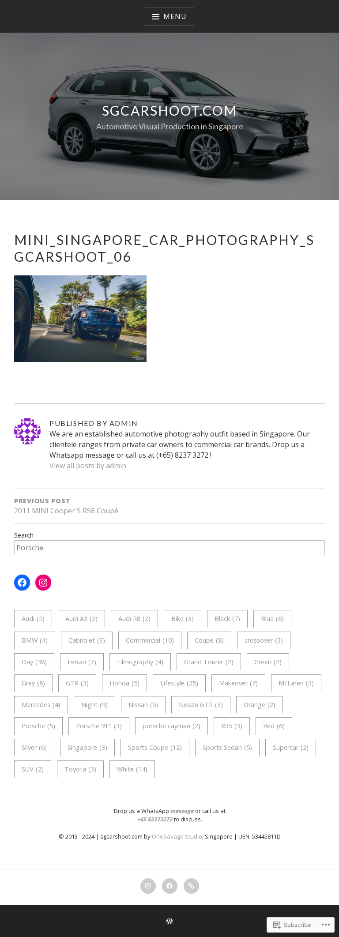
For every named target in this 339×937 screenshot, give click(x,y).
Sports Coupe (155, 747)
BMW (35, 640)
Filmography (140, 662)
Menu (174, 16)
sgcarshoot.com (169, 110)
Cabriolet (86, 640)
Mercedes (41, 704)
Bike (182, 618)
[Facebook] (22, 583)
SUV (33, 769)
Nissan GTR (201, 704)
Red (274, 726)
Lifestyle (179, 683)
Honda (124, 683)
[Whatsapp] (191, 886)
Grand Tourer (209, 662)
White (132, 769)
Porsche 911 (99, 726)
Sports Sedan (227, 747)
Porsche (38, 726)
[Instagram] (43, 583)
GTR (77, 683)
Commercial (150, 640)
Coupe (209, 640)
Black (227, 618)
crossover (264, 640)
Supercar (291, 747)
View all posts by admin (87, 465)
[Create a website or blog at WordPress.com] (169, 921)
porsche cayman (171, 726)
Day (34, 662)
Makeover (238, 683)
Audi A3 (81, 618)
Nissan (143, 704)
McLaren (296, 683)
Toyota (80, 769)
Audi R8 (134, 618)
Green (268, 662)
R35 (231, 726)
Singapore (87, 747)
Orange (259, 704)
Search (24, 535)
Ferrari (82, 662)
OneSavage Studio (177, 836)
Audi (33, 618)
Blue (272, 618)
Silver (34, 747)
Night (94, 704)
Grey (33, 683)
